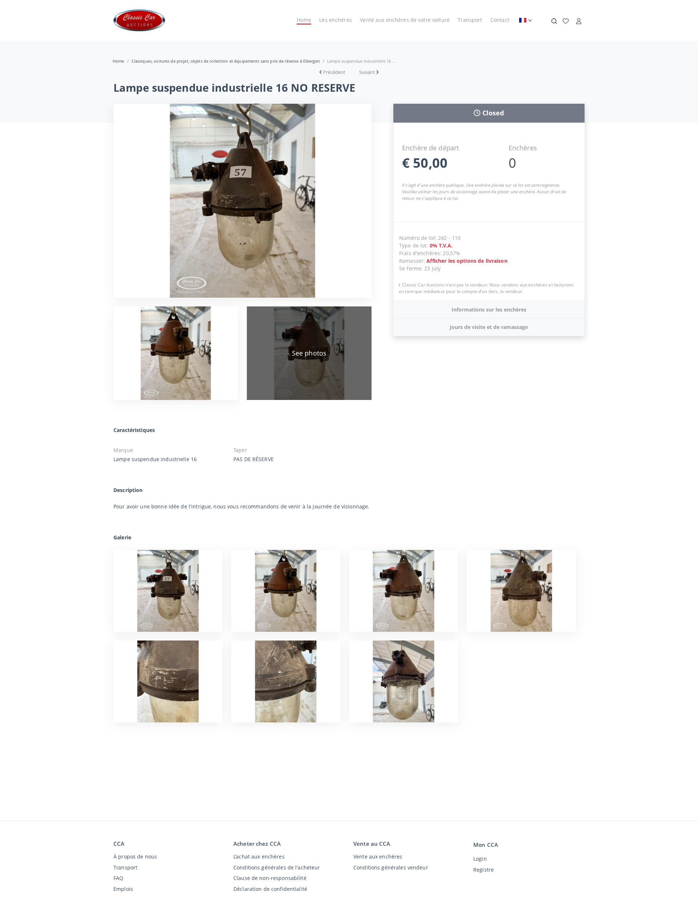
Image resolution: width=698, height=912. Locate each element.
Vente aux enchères (377, 856)
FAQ (118, 878)
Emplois (123, 888)
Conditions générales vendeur (390, 867)
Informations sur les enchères (489, 309)
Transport (470, 19)
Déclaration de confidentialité (270, 888)
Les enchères (335, 19)
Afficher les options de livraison (466, 260)
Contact (499, 19)
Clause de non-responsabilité (269, 878)
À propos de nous (135, 856)
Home (304, 19)
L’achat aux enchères (259, 856)
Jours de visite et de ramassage (489, 327)
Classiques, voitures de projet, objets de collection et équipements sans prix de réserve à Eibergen (226, 61)
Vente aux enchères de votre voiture (405, 19)
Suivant (367, 72)
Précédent (334, 72)
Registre (483, 869)
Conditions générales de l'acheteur (276, 867)
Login (480, 858)
